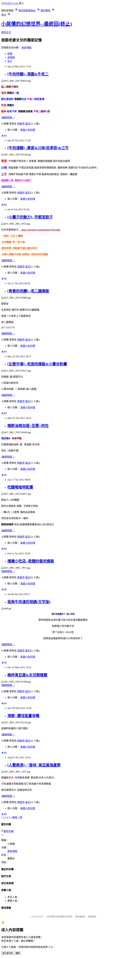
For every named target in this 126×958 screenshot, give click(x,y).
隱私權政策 (80, 916)
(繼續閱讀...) (7, 117)
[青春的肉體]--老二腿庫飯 (28, 291)
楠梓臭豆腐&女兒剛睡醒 (27, 675)
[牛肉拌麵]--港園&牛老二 (28, 74)
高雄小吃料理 (27, 130)
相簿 (9, 53)
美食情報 (26, 47)
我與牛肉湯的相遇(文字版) (28, 602)
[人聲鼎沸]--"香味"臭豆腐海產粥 (34, 765)
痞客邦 (21, 123)
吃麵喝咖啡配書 (20, 487)
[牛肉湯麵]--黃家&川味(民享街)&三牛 (38, 148)
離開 (18, 953)
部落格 (11, 57)
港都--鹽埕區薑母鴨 (23, 716)
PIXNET (40, 916)
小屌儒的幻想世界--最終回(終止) (36, 24)
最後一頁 (17, 817)
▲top (4, 135)
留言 (27, 123)
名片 (9, 61)
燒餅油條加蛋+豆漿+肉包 (28, 426)
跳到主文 (6, 32)
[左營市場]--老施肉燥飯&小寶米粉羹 (37, 364)
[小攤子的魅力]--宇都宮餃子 (30, 217)
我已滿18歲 (7, 953)
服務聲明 (92, 916)
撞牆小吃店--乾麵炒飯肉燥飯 (30, 561)
